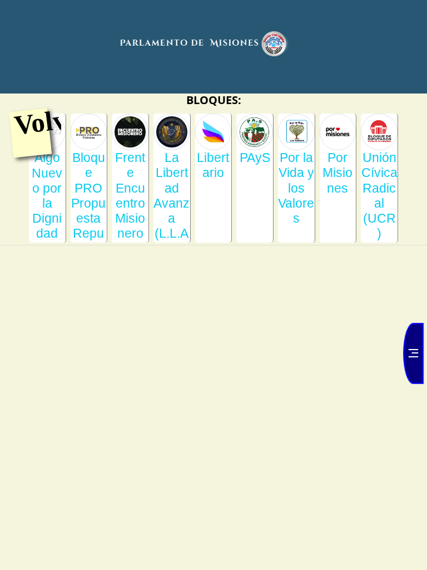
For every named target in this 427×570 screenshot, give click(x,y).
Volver (53, 121)
